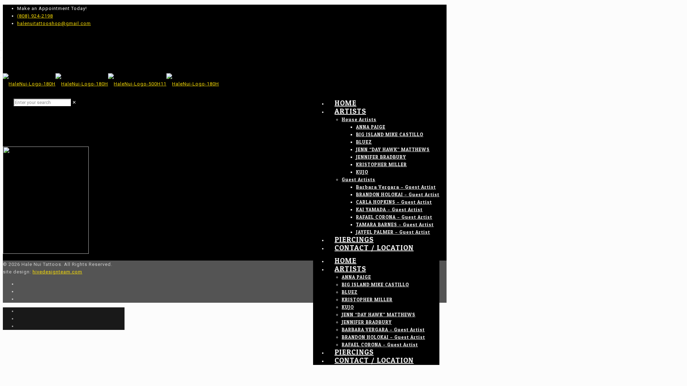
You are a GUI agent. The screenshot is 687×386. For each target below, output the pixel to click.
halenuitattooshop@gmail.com (54, 23)
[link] (74, 102)
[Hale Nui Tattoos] (111, 84)
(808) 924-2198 (35, 16)
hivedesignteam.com (57, 271)
